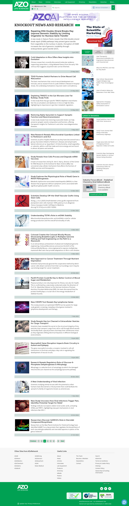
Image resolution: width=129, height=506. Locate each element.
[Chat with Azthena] (124, 502)
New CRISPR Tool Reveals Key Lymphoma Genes (52, 302)
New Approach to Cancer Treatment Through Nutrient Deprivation (55, 260)
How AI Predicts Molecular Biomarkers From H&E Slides (105, 91)
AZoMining (38, 456)
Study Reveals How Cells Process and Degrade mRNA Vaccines (54, 158)
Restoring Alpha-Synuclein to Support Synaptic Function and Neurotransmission (51, 116)
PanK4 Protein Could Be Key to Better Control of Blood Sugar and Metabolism (55, 279)
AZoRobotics (18, 461)
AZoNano (17, 458)
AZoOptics (17, 466)
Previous (33, 441)
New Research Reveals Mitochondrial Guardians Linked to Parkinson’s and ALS (55, 136)
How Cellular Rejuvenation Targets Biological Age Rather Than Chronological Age (104, 82)
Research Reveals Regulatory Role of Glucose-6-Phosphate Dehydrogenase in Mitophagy (52, 363)
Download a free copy (98, 194)
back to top (107, 483)
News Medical (39, 466)
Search (97, 456)
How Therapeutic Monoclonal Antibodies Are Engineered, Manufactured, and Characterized (105, 59)
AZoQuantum (39, 461)
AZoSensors (38, 458)
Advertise (98, 458)
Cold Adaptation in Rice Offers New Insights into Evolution (52, 58)
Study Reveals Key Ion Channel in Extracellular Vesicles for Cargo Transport (55, 322)
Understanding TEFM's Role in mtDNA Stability (51, 215)
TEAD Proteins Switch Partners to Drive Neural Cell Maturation (53, 77)
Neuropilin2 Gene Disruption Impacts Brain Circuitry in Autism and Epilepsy (55, 344)
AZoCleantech (18, 463)
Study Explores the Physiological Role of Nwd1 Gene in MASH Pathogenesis (55, 177)
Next (62, 441)
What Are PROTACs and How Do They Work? (105, 68)
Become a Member (82, 458)
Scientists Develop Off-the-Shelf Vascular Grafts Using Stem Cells (55, 197)
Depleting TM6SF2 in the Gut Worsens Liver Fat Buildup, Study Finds (52, 97)
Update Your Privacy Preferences (29, 503)
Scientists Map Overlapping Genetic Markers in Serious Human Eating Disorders (105, 155)
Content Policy (99, 468)
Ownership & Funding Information (102, 472)
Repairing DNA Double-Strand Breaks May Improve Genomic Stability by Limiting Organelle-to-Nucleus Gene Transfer (52, 33)
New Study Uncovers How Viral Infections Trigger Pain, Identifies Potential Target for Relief (55, 402)
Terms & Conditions (101, 461)
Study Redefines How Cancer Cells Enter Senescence (105, 120)
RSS (77, 25)
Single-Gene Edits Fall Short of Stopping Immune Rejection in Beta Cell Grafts (105, 144)
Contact (78, 463)
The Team (79, 456)
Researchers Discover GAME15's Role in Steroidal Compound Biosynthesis (52, 421)
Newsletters (80, 461)
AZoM (16, 456)
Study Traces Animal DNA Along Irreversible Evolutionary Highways (104, 132)
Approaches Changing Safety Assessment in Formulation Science (103, 103)
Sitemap (98, 466)
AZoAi (36, 463)
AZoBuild (17, 468)
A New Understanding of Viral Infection (48, 381)
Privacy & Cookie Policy (102, 463)
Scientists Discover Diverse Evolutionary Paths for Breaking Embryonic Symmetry (104, 167)
